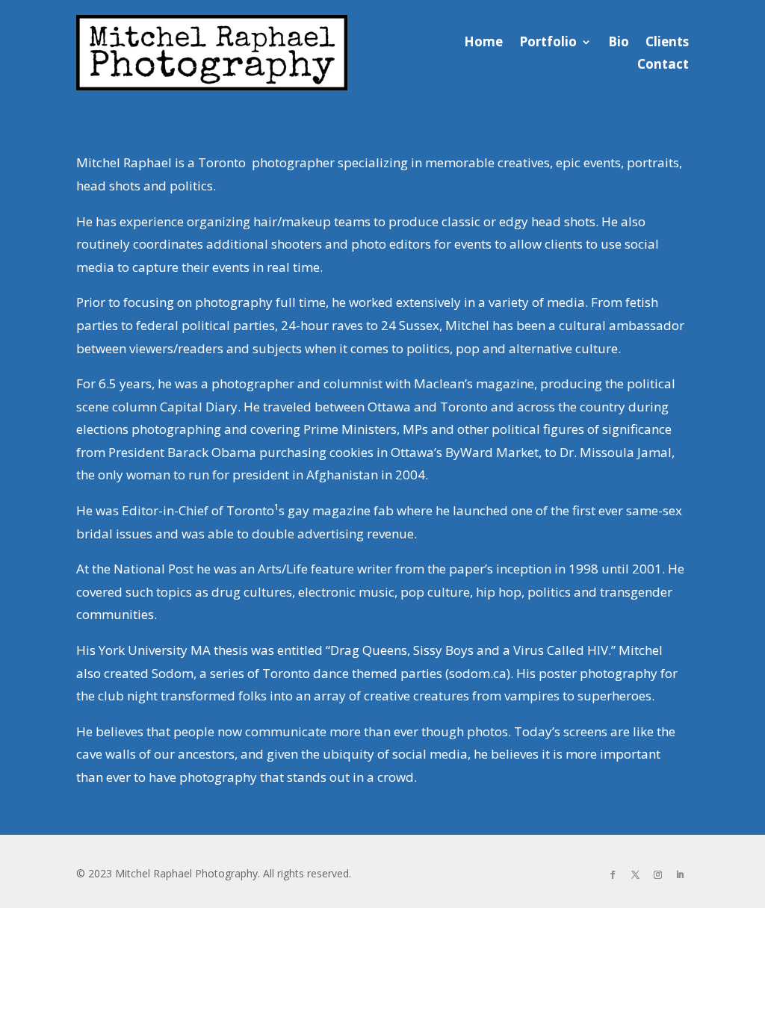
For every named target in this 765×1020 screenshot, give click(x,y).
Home (483, 43)
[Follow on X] (636, 875)
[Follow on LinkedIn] (680, 875)
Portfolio (548, 43)
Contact (663, 65)
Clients (667, 43)
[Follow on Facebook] (613, 875)
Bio (618, 43)
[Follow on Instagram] (658, 875)
